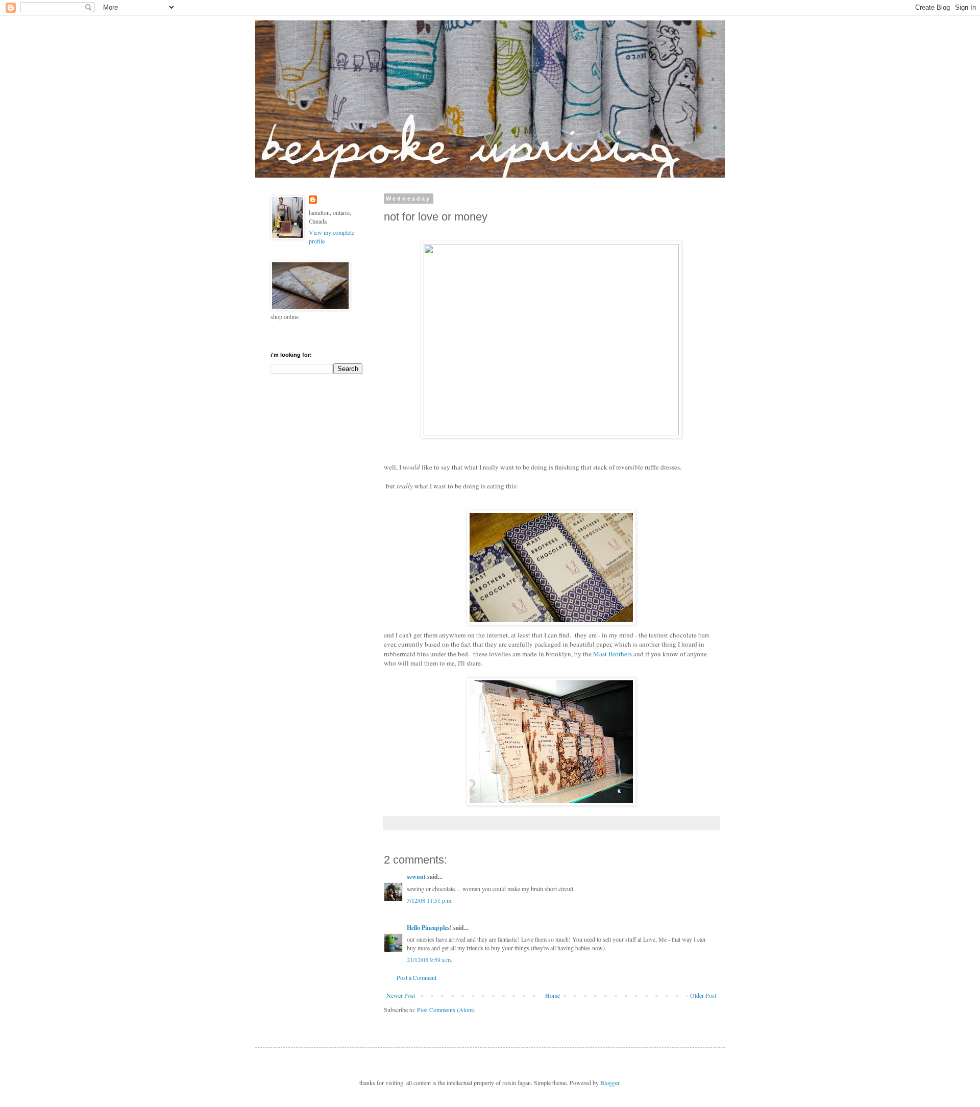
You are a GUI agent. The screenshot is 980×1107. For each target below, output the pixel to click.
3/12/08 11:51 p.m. (430, 900)
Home (552, 995)
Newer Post (400, 995)
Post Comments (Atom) (446, 1009)
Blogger (609, 1082)
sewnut (416, 876)
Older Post (703, 995)
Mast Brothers (612, 653)
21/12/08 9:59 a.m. (429, 959)
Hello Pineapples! (429, 927)
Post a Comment (416, 977)
